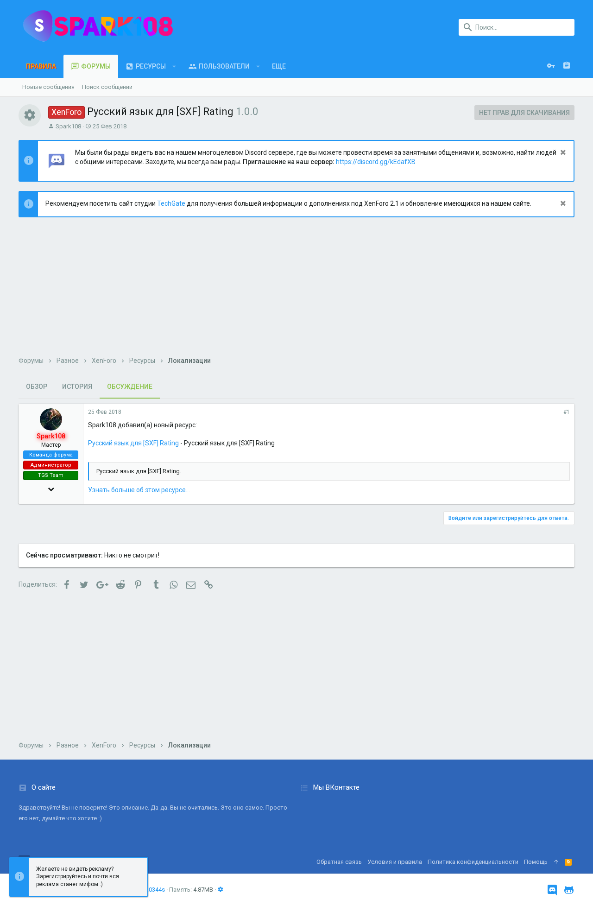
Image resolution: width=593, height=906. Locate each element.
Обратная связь (339, 861)
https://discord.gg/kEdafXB (376, 161)
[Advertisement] (296, 291)
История (77, 386)
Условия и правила (394, 861)
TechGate (171, 203)
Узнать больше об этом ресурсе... (139, 490)
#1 (566, 412)
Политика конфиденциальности (473, 861)
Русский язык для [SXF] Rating (133, 443)
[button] (174, 66)
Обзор (36, 386)
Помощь (536, 861)
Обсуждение (129, 386)
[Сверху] (556, 862)
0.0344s (154, 889)
